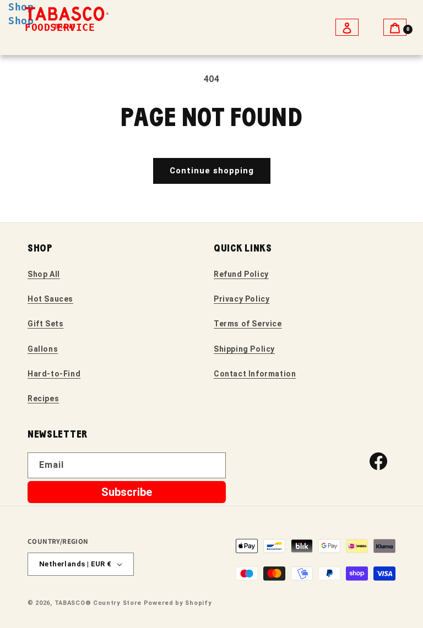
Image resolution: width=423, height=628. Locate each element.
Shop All (44, 274)
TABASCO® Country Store (98, 603)
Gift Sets (45, 323)
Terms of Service (248, 323)
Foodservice (60, 27)
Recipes (43, 398)
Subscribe (126, 492)
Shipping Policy (244, 349)
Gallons (43, 349)
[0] (394, 27)
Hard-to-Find (54, 373)
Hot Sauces (50, 298)
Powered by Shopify (178, 603)
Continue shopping (212, 171)
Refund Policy (241, 274)
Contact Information (255, 373)
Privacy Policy (241, 298)
